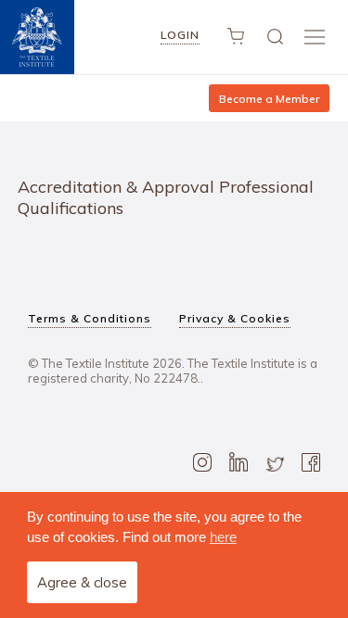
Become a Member (269, 99)
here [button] (223, 537)
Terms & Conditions (89, 318)
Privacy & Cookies (234, 318)
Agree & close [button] (82, 582)
